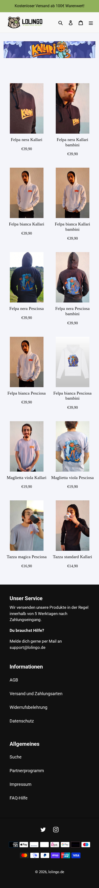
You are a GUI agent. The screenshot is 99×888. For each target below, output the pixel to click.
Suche (16, 756)
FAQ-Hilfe (19, 797)
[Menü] (91, 22)
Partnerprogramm (27, 770)
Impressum (20, 784)
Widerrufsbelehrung (28, 707)
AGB (14, 679)
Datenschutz (22, 720)
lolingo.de (56, 872)
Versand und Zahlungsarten (36, 693)
